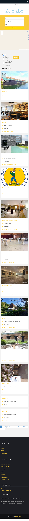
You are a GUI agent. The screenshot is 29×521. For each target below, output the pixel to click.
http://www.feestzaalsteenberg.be (11, 294)
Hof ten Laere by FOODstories (10, 327)
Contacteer (3, 490)
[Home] (14, 10)
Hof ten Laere (5, 318)
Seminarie (3, 474)
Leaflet (20, 49)
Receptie (3, 472)
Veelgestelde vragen (5, 488)
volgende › (25, 426)
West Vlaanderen (8, 65)
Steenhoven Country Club (8, 187)
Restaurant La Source (7, 155)
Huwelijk (2, 467)
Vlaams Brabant (8, 62)
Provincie (4, 54)
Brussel (6, 58)
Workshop (3, 480)
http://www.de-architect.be (9, 360)
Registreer (17, 4)
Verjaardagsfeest (4, 477)
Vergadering (3, 476)
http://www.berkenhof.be (9, 420)
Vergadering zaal (7, 196)
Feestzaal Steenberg (7, 285)
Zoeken (14, 28)
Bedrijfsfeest (3, 463)
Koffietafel (3, 471)
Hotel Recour (5, 383)
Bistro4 (4, 122)
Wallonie (6, 63)
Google (27, 49)
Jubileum (3, 469)
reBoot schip (5, 91)
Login (12, 4)
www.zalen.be (9, 490)
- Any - (6, 56)
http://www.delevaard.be (9, 262)
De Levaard (5, 253)
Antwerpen (7, 57)
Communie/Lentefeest (5, 464)
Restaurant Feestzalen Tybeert (9, 220)
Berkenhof (4, 411)
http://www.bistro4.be (8, 131)
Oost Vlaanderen (8, 61)
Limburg (6, 60)
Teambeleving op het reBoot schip (11, 99)
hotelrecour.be (7, 392)
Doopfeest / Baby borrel (6, 466)
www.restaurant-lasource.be (10, 164)
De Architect (5, 351)
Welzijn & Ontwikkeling (5, 479)
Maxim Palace (5, 398)
